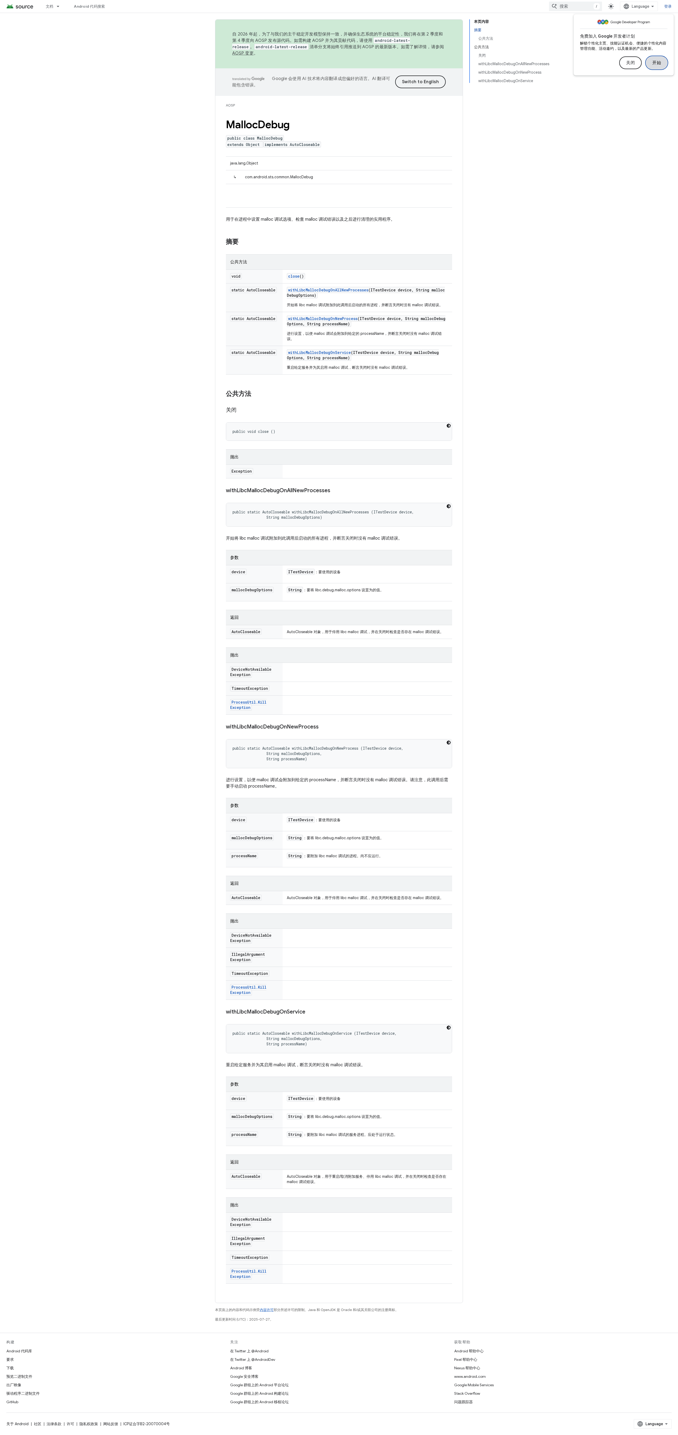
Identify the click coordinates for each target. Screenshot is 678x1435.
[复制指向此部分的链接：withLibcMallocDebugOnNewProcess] (324, 727)
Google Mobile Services (474, 1385)
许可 (70, 1424)
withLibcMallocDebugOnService (319, 352)
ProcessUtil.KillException (248, 705)
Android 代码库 (19, 1351)
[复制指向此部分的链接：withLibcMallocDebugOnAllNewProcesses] (335, 491)
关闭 (630, 62)
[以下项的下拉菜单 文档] (60, 6)
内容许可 (267, 1310)
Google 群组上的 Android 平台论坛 (259, 1385)
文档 (49, 6)
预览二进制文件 (19, 1376)
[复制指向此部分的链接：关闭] (242, 410)
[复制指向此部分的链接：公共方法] (256, 394)
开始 (656, 62)
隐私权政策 (88, 1424)
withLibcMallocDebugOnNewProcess (323, 318)
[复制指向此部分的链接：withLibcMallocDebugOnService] (310, 1012)
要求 (10, 1359)
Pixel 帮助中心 (465, 1359)
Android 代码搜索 (89, 6)
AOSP (230, 105)
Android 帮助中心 (469, 1351)
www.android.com (470, 1376)
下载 (10, 1368)
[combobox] (575, 6)
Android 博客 (241, 1368)
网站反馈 (110, 1424)
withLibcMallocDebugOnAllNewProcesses (328, 289)
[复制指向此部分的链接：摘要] (244, 242)
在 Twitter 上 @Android (249, 1351)
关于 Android (17, 1424)
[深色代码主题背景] (448, 426)
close (294, 276)
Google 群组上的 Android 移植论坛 (259, 1402)
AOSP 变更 (243, 53)
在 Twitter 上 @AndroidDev (252, 1359)
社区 (37, 1424)
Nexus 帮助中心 (467, 1368)
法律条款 (54, 1424)
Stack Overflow (467, 1393)
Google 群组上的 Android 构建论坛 (259, 1393)
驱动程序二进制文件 (23, 1393)
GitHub (12, 1402)
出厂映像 (13, 1385)
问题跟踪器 (463, 1402)
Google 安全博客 (244, 1376)
